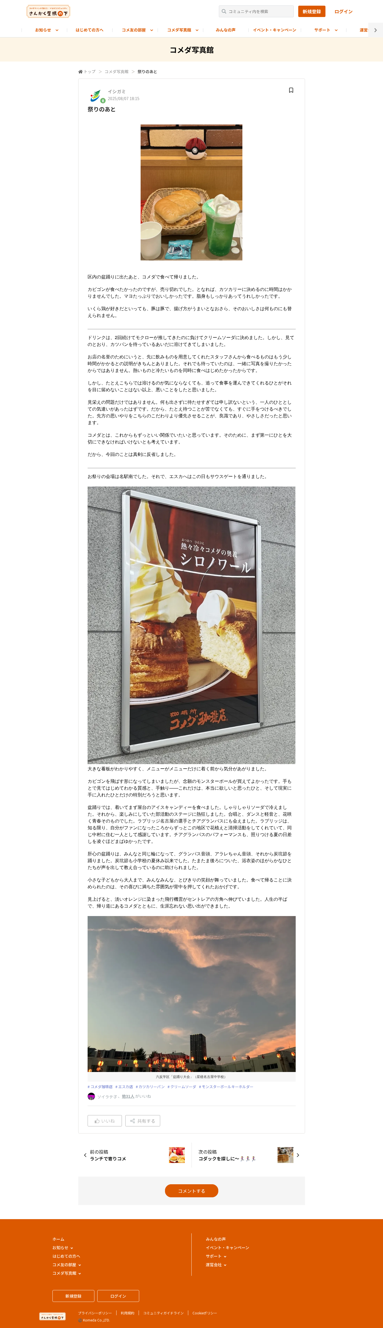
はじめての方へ (89, 30)
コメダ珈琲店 (101, 1086)
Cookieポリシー (204, 1312)
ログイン (344, 11)
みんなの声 (226, 30)
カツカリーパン (152, 1086)
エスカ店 (125, 1086)
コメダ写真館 (116, 71)
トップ (90, 71)
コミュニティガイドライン (163, 1312)
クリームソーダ (183, 1086)
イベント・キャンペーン (274, 30)
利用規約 (127, 1312)
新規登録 (312, 11)
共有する (146, 1120)
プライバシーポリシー (95, 1312)
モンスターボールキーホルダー (227, 1086)
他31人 (128, 1096)
